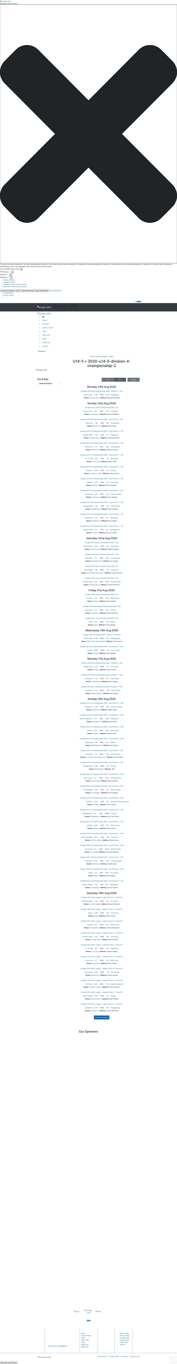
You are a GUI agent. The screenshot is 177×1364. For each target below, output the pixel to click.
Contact (45, 346)
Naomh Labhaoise (86, 719)
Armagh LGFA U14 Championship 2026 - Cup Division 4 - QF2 (101, 798)
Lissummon (89, 610)
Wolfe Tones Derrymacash (96, 641)
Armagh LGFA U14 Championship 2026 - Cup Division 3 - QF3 (101, 786)
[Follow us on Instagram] (140, 301)
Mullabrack (114, 518)
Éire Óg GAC (94, 928)
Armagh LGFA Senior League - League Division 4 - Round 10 (102, 921)
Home (92, 356)
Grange (113, 470)
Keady (112, 622)
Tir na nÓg (89, 459)
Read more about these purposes (15, 286)
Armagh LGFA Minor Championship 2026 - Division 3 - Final (102, 675)
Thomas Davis (88, 411)
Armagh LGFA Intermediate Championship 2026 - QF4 (102, 606)
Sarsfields (114, 411)
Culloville (114, 837)
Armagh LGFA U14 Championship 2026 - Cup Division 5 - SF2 (101, 490)
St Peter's (89, 470)
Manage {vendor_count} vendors (15, 284)
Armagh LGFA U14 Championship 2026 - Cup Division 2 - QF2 (101, 869)
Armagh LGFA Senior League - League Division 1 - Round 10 (102, 897)
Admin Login (124, 1225)
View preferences (28, 290)
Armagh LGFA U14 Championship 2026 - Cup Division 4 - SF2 (101, 467)
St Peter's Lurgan (96, 473)
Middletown (89, 518)
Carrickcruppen (115, 494)
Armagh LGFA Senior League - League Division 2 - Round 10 (102, 933)
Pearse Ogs (97, 426)
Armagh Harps (88, 435)
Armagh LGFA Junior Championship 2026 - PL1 (101, 594)
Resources (84, 1239)
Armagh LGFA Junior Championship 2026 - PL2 (101, 618)
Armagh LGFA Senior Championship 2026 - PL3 (101, 542)
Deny (18, 290)
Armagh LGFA (124, 1232)
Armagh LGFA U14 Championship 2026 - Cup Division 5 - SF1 (101, 526)
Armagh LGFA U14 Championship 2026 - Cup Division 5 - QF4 (101, 845)
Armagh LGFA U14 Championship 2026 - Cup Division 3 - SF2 (101, 443)
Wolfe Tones (88, 395)
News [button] (44, 320)
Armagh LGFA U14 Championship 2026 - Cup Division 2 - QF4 (101, 739)
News (83, 1225)
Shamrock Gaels (116, 707)
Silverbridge (115, 423)
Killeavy (90, 730)
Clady (91, 622)
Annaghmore (96, 722)
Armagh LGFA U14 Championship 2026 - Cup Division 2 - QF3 (101, 774)
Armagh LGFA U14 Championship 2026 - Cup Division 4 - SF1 (101, 514)
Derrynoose (89, 494)
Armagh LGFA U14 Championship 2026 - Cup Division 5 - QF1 (101, 810)
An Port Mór (115, 650)
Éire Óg (113, 766)
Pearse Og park (96, 693)
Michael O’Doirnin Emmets (120, 802)
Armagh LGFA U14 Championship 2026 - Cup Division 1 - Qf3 (101, 762)
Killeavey (96, 733)
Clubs (44, 331)
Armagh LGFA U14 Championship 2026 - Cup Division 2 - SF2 (101, 455)
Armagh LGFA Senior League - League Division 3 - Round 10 (102, 909)
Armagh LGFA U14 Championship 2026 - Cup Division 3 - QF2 (101, 703)
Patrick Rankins (87, 885)
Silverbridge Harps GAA (95, 573)
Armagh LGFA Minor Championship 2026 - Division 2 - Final (102, 391)
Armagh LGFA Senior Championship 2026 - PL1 (101, 566)
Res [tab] (120, 380)
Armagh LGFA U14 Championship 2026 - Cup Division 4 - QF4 (101, 646)
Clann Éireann (115, 506)
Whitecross (89, 447)
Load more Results (101, 1017)
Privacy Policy (9, 295)
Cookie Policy (8, 293)
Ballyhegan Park (96, 561)
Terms (135, 1248)
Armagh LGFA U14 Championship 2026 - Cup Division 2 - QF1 (101, 857)
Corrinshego (94, 414)
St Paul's (90, 598)
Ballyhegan (115, 395)
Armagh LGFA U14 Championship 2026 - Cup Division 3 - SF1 (101, 479)
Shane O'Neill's (96, 999)
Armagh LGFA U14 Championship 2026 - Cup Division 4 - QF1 (101, 881)
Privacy (114, 1248)
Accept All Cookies (7, 290)
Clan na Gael (88, 778)
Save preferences (42, 290)
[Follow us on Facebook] (137, 301)
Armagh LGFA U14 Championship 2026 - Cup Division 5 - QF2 (101, 727)
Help (102, 1248)
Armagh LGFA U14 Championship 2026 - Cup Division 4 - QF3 (101, 715)
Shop (44, 339)
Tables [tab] (133, 380)
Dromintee (88, 690)
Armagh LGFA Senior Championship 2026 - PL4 (101, 554)
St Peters (96, 804)
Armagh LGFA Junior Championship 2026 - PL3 (101, 407)
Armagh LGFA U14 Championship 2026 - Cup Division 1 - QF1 (101, 750)
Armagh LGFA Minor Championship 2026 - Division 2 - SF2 (101, 663)
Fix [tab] (108, 380)
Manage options (9, 280)
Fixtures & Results (101, 356)
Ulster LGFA (124, 1234)
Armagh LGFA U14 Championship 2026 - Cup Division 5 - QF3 (101, 833)
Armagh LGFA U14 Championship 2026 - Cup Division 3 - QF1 (101, 822)
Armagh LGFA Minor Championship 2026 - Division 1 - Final (101, 687)
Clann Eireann (94, 398)
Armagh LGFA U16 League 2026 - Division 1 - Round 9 (102, 635)
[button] (88, 134)
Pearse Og (89, 423)
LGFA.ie (122, 1236)
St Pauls (95, 533)
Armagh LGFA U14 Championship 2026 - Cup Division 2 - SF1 (101, 431)
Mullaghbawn (88, 506)
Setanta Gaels (88, 530)
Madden (90, 482)
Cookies (124, 1248)
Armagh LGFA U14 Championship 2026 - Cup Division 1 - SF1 (101, 502)
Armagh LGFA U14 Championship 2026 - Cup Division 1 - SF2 (101, 419)
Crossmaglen (115, 447)
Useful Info (46, 342)
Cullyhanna (114, 435)
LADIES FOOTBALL (45, 383)
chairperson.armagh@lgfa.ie (57, 1238)
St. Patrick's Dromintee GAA (96, 757)
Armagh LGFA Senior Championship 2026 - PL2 (101, 578)
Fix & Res (45, 324)
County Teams (47, 327)
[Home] (90, 316)
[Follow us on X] (139, 301)
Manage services (9, 282)
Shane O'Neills (116, 582)
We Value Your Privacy (8, 1255)
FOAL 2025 (46, 335)
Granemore (114, 482)
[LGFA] (76, 1203)
